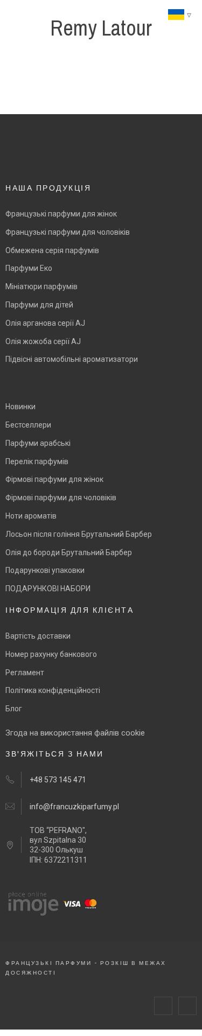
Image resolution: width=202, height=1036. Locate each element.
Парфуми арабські (38, 443)
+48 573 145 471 (58, 779)
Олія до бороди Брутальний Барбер (68, 552)
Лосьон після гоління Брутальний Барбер (78, 534)
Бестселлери (28, 425)
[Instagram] (187, 1006)
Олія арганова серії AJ (45, 323)
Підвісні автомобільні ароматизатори (71, 359)
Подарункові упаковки (45, 570)
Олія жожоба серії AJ (43, 341)
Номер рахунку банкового (51, 654)
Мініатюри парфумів (41, 286)
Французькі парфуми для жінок (61, 213)
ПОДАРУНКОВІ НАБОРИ (47, 588)
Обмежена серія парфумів (52, 250)
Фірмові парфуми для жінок (54, 479)
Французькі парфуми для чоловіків (67, 232)
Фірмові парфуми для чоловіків (60, 497)
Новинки (20, 406)
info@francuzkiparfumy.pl (74, 806)
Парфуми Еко (28, 268)
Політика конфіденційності (52, 690)
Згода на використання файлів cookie (75, 733)
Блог (13, 708)
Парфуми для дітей (39, 304)
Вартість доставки (38, 636)
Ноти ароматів (31, 516)
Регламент (24, 672)
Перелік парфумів (36, 461)
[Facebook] (163, 1006)
